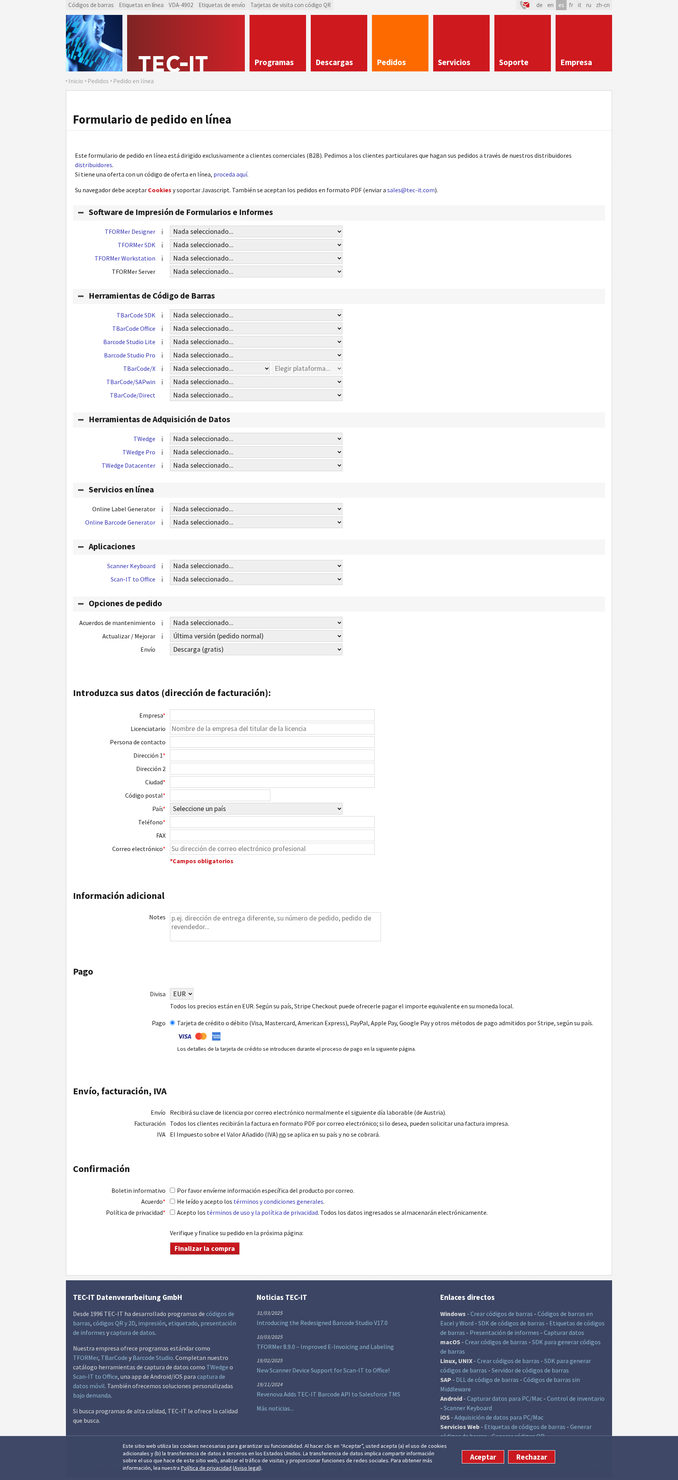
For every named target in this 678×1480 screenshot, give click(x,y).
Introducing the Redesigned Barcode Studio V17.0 (322, 1323)
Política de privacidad (206, 1467)
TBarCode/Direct (132, 395)
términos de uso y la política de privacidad (262, 1212)
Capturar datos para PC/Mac (504, 1398)
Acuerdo (153, 1201)
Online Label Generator (123, 509)
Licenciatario (148, 729)
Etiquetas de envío (222, 5)
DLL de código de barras (487, 1379)
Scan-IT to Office (133, 579)
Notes (157, 917)
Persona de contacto (138, 742)
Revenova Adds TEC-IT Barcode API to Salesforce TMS (328, 1394)
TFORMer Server (133, 271)
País (159, 809)
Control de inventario (576, 1398)
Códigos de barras (91, 5)
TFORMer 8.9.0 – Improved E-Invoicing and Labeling (325, 1347)
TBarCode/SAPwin (130, 382)
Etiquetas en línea (141, 5)
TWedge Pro (138, 452)
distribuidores (93, 165)
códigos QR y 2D (114, 1323)
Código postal (145, 795)
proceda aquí (230, 174)
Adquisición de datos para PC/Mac (498, 1417)
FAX (161, 835)
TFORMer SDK (136, 245)
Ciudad (155, 782)
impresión (152, 1323)
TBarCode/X (139, 368)
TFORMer (85, 1358)
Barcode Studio (153, 1358)
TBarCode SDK (136, 315)
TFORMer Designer (130, 231)
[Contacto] (525, 5)
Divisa (158, 994)
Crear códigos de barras (501, 1314)
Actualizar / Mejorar (128, 636)
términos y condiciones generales (278, 1201)
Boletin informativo (138, 1190)
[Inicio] (186, 43)
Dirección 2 (151, 769)
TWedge (144, 439)
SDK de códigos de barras (511, 1323)
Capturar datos (564, 1332)
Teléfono (152, 822)
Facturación (150, 1123)
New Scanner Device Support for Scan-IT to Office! (323, 1370)
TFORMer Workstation (125, 258)
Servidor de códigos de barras (530, 1370)
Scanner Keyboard (131, 566)
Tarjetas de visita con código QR (290, 5)
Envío (147, 649)
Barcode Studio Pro (129, 355)
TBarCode (114, 1358)
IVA (161, 1134)
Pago (159, 1023)
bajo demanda (92, 1395)
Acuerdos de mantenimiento (117, 623)
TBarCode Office (133, 328)
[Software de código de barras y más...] (94, 43)
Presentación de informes (504, 1332)
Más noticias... (275, 1408)
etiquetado (183, 1323)
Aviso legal (247, 1467)
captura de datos (132, 1332)
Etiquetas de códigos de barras (524, 1427)
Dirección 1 (149, 755)
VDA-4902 (181, 5)
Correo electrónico (139, 849)
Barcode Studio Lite (129, 342)
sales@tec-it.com (411, 190)
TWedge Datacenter (128, 465)
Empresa (152, 715)
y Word (465, 1323)
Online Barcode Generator (120, 522)
